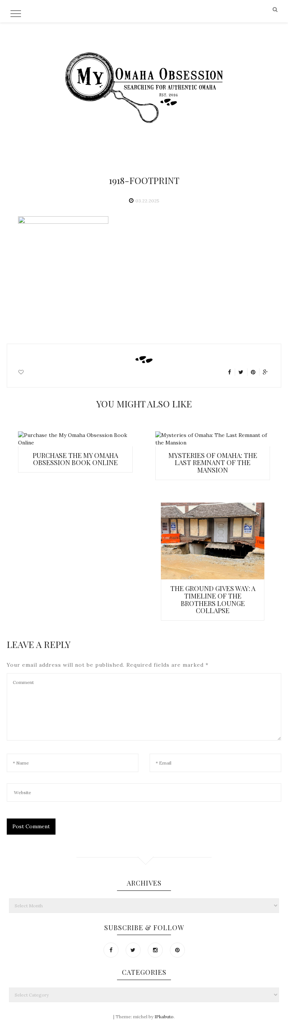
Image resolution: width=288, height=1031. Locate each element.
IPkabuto (164, 1016)
